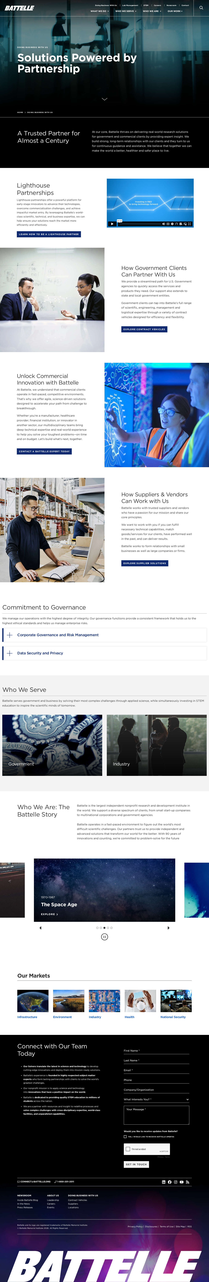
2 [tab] (101, 928)
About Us (53, 1195)
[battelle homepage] (19, 8)
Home (20, 112)
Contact (185, 5)
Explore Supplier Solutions (144, 563)
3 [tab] (104, 928)
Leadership (53, 1200)
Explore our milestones (62, 914)
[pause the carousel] (104, 936)
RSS (189, 1226)
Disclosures (151, 1226)
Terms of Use (166, 1226)
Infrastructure (27, 1017)
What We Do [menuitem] (98, 11)
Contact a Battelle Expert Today (44, 451)
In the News (23, 1204)
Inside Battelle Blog (27, 1200)
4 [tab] (108, 928)
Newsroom (171, 5)
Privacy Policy (135, 1226)
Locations (73, 1207)
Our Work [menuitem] (174, 11)
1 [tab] (97, 928)
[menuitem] (111, 11)
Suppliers (73, 1204)
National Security (173, 1017)
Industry (95, 1017)
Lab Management (130, 5)
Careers (157, 5)
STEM (146, 5)
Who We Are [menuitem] (151, 11)
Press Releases (25, 1207)
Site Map (180, 1226)
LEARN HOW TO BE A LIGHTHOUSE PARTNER (49, 234)
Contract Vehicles (77, 1200)
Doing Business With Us (106, 5)
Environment (62, 1017)
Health (129, 1017)
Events (50, 1207)
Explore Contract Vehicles (144, 329)
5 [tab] (111, 928)
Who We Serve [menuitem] (124, 11)
